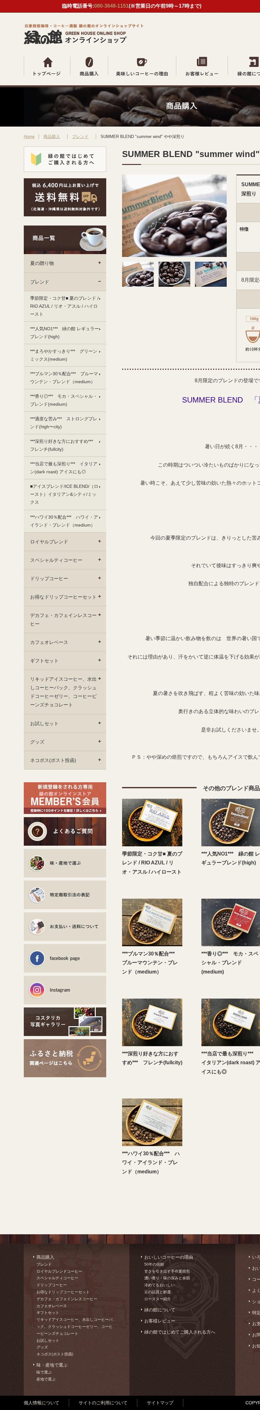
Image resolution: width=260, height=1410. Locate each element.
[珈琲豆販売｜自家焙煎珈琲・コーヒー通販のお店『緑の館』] (85, 42)
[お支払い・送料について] (65, 926)
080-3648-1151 (111, 6)
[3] (211, 285)
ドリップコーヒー (49, 578)
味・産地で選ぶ (52, 1364)
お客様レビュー (159, 1320)
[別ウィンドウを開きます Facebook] (65, 958)
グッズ (37, 741)
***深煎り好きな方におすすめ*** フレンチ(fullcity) (63, 445)
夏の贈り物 (42, 263)
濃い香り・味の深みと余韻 (167, 1278)
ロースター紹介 (157, 1299)
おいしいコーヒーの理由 (168, 1257)
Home (29, 136)
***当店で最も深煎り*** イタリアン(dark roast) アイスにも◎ (63, 467)
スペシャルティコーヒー (56, 560)
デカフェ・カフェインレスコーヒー (63, 619)
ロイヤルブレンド (49, 541)
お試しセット (44, 723)
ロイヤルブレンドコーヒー (59, 1271)
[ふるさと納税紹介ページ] (65, 1053)
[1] (138, 285)
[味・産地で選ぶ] (65, 863)
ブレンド (80, 136)
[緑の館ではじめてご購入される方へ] (65, 159)
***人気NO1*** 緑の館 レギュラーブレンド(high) (64, 332)
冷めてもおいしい (159, 1285)
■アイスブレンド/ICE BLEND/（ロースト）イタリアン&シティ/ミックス (64, 494)
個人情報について (41, 1402)
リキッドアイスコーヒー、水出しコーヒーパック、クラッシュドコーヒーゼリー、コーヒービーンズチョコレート (63, 691)
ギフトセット (44, 660)
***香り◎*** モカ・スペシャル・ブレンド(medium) (63, 400)
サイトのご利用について (103, 1402)
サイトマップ (160, 1402)
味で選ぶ (44, 1372)
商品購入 (51, 136)
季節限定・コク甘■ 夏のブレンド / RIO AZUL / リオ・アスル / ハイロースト (64, 306)
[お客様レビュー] (202, 66)
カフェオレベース (49, 642)
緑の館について (159, 1309)
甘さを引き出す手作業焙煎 (167, 1271)
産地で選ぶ (45, 1379)
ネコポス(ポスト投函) (53, 760)
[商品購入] (89, 66)
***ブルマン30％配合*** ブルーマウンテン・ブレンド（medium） (64, 377)
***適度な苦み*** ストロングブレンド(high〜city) (63, 422)
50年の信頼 (154, 1264)
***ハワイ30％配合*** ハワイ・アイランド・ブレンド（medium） (64, 521)
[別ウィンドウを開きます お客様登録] (65, 798)
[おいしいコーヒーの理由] (142, 66)
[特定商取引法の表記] (65, 895)
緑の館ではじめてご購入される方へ (179, 1332)
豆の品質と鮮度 (157, 1292)
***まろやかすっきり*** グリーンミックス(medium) (63, 355)
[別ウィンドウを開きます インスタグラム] (65, 990)
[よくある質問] (65, 831)
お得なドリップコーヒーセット (63, 597)
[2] (174, 285)
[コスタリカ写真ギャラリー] (65, 1021)
